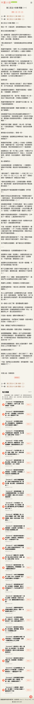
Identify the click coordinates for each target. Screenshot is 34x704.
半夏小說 (9, 2)
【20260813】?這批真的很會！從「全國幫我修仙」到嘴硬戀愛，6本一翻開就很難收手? (14, 566)
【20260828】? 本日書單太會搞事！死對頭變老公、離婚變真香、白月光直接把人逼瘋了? (14, 423)
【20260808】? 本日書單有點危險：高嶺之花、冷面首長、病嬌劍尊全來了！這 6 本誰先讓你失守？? (15, 619)
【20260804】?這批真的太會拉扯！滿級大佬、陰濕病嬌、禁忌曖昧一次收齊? (15, 660)
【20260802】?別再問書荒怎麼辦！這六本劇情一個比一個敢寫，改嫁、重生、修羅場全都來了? (15, 679)
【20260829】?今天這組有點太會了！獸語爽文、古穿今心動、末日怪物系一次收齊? (14, 403)
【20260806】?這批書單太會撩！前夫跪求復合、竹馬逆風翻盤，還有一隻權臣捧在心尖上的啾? (15, 638)
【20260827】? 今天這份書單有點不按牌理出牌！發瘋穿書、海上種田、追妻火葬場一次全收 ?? (14, 432)
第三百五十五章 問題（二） (16, 19)
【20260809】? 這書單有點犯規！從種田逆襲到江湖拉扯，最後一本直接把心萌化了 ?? (14, 609)
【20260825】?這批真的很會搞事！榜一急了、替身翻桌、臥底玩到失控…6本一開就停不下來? (15, 413)
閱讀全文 (29, 404)
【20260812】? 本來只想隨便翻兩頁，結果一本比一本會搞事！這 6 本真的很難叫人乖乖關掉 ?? (14, 576)
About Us (21, 699)
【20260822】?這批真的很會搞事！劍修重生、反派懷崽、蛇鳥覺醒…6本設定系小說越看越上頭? (15, 471)
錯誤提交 (17, 377)
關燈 (13, 12)
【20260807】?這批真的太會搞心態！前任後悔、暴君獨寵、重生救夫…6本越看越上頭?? (14, 628)
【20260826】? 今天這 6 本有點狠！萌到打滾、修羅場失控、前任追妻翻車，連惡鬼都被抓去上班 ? (14, 442)
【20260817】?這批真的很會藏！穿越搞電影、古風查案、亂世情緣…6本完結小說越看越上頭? (15, 527)
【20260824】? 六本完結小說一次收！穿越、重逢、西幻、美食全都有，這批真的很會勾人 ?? (14, 452)
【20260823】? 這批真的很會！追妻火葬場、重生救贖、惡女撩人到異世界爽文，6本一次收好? (14, 462)
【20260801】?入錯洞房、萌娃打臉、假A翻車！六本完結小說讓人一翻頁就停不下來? (15, 689)
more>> (30, 391)
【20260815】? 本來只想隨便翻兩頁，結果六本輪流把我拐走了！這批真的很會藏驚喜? (14, 547)
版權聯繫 (16, 699)
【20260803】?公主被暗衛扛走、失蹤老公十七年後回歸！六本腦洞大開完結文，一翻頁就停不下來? (15, 669)
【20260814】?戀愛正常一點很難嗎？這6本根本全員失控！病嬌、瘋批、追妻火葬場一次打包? (14, 557)
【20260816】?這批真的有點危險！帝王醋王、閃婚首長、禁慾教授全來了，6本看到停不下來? (15, 537)
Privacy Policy (28, 699)
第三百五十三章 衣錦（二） (16, 16)
